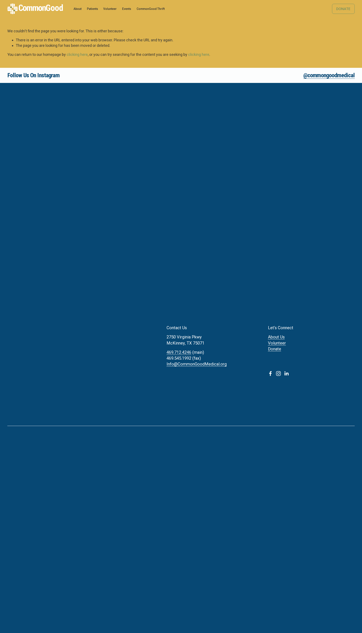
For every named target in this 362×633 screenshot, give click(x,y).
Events (126, 8)
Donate (343, 9)
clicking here (77, 54)
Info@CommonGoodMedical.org (197, 364)
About (77, 8)
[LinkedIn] (286, 373)
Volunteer (277, 343)
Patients (92, 8)
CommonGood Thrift (151, 8)
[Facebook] (270, 373)
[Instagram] (278, 373)
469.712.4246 (179, 352)
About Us (276, 336)
